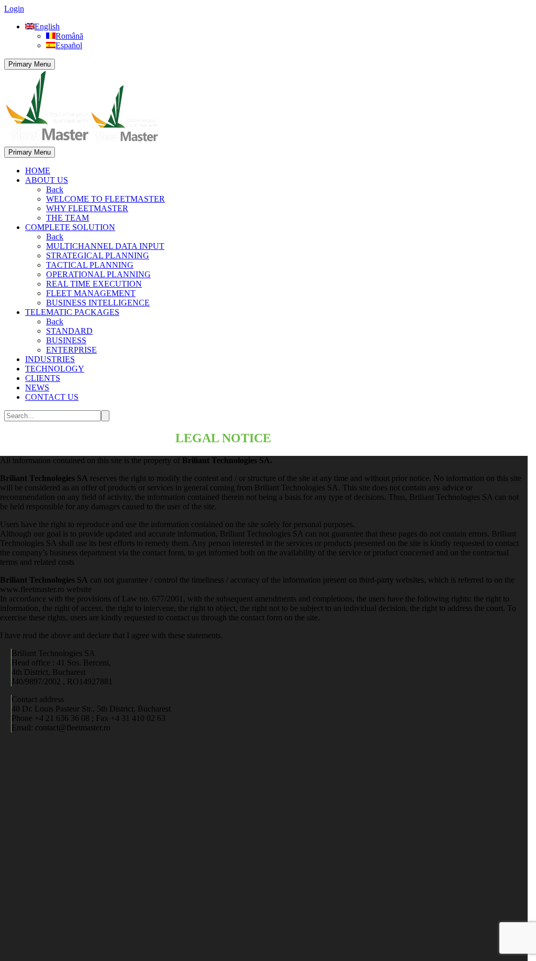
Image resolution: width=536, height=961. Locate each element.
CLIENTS (42, 378)
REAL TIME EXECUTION (94, 283)
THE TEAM (67, 217)
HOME (37, 170)
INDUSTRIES (50, 359)
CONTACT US (52, 396)
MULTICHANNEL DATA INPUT (105, 246)
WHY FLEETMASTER (87, 208)
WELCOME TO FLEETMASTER (105, 198)
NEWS (37, 387)
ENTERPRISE (71, 349)
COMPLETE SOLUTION (70, 227)
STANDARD (69, 330)
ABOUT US (46, 180)
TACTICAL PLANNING (89, 264)
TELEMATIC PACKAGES (72, 312)
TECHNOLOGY (54, 368)
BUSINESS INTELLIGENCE (98, 302)
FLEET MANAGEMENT (91, 293)
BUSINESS (66, 340)
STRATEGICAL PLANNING (97, 255)
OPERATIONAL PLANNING (98, 274)
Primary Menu (29, 64)
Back (54, 189)
